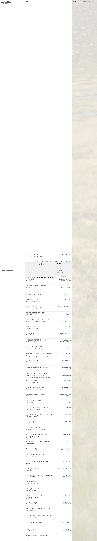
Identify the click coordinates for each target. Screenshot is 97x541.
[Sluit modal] (70, 263)
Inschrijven (64, 276)
